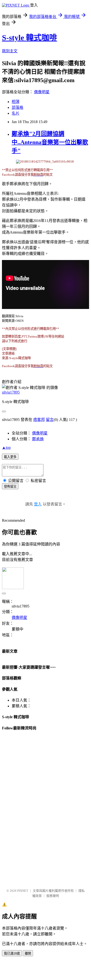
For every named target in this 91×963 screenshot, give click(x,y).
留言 (50, 420)
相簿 (15, 102)
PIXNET (22, 890)
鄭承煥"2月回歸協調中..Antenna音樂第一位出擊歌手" (50, 142)
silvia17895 (11, 392)
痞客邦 (39, 420)
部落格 (17, 107)
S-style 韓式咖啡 (29, 37)
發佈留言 (10, 486)
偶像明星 (42, 92)
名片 (15, 113)
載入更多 (10, 457)
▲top (6, 447)
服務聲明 (52, 896)
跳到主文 (9, 51)
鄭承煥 (38, 439)
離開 (28, 953)
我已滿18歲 (12, 953)
